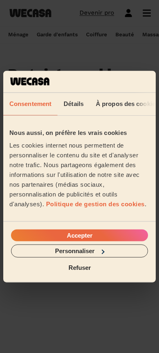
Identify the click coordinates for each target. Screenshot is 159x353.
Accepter (80, 235)
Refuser (79, 267)
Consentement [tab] (30, 103)
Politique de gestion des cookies (95, 204)
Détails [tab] (74, 103)
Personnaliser (75, 250)
